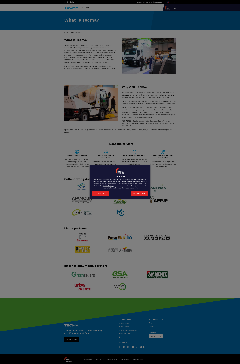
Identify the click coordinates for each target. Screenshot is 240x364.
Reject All (101, 193)
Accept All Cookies (139, 193)
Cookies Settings (108, 186)
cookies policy (134, 188)
